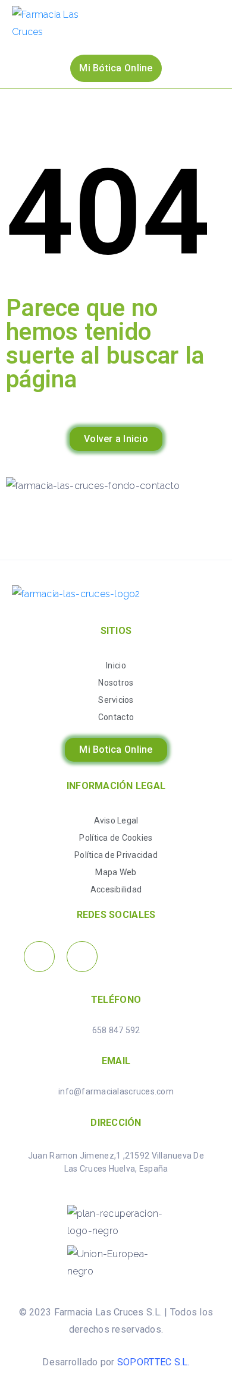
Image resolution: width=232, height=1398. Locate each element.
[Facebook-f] (39, 956)
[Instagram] (82, 956)
